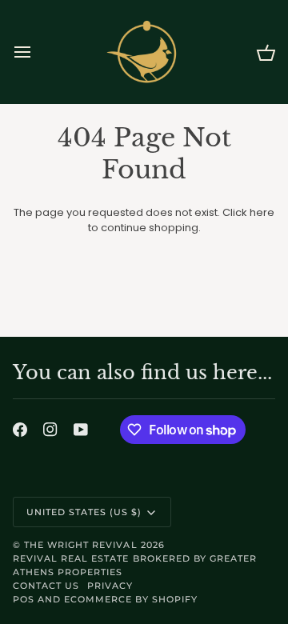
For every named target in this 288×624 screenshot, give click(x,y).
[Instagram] (50, 429)
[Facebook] (20, 429)
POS (23, 599)
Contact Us (46, 585)
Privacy (110, 585)
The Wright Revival (80, 544)
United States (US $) (84, 512)
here (262, 212)
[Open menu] (37, 52)
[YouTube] (81, 429)
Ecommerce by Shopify (131, 599)
